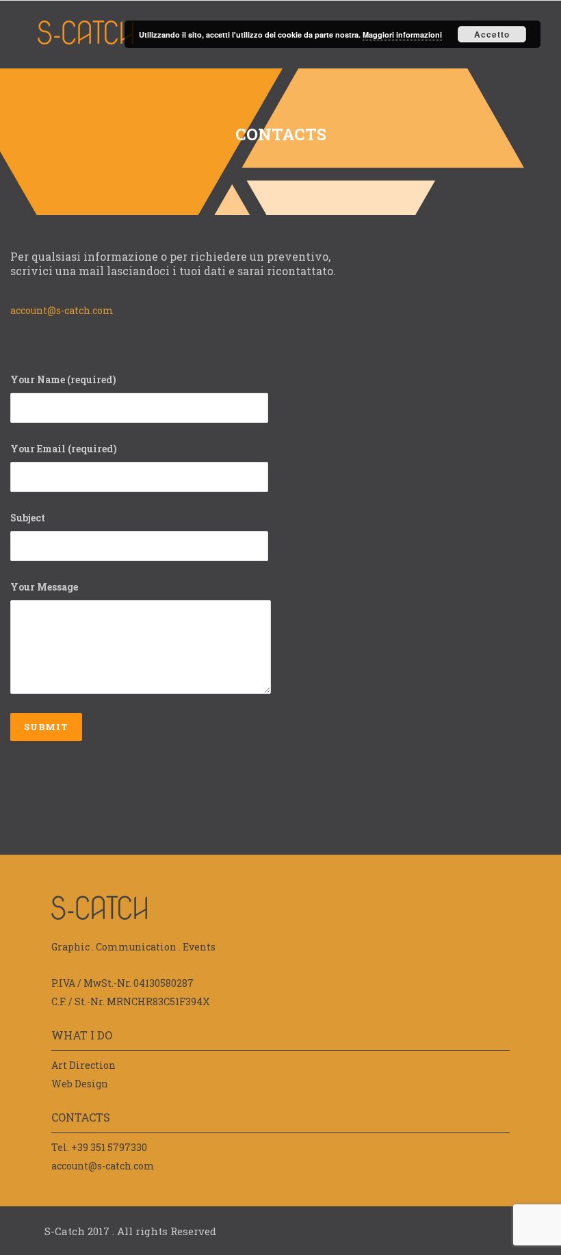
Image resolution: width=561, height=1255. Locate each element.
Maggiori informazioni (402, 34)
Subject (27, 517)
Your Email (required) (63, 448)
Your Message (44, 586)
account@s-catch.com (62, 310)
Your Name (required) (63, 379)
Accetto (492, 34)
